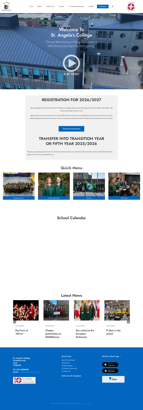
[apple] (110, 369)
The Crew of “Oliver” (21, 332)
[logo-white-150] (6, 2)
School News (19, 326)
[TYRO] (113, 377)
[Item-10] (117, 301)
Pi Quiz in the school (113, 332)
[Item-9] (87, 301)
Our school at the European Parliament (85, 334)
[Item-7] (26, 301)
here (52, 154)
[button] (112, 6)
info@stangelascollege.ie (29, 372)
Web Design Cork (87, 403)
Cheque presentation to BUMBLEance (53, 334)
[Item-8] (56, 301)
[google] (110, 363)
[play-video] (71, 55)
